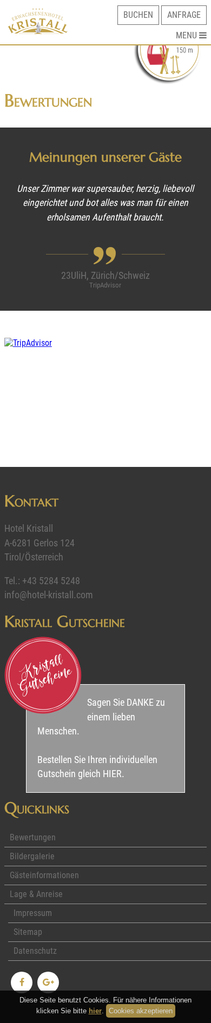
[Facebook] (21, 982)
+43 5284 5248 (51, 581)
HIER (112, 773)
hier (95, 1011)
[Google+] (48, 982)
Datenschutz (35, 951)
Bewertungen (33, 837)
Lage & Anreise (36, 894)
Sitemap (28, 932)
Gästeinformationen (44, 875)
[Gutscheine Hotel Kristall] (43, 675)
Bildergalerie (32, 856)
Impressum (33, 913)
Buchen (138, 15)
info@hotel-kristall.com (48, 595)
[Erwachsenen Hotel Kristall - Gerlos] (37, 31)
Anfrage (184, 15)
